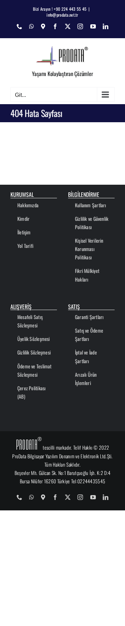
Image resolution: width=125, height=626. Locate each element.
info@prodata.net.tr (62, 15)
